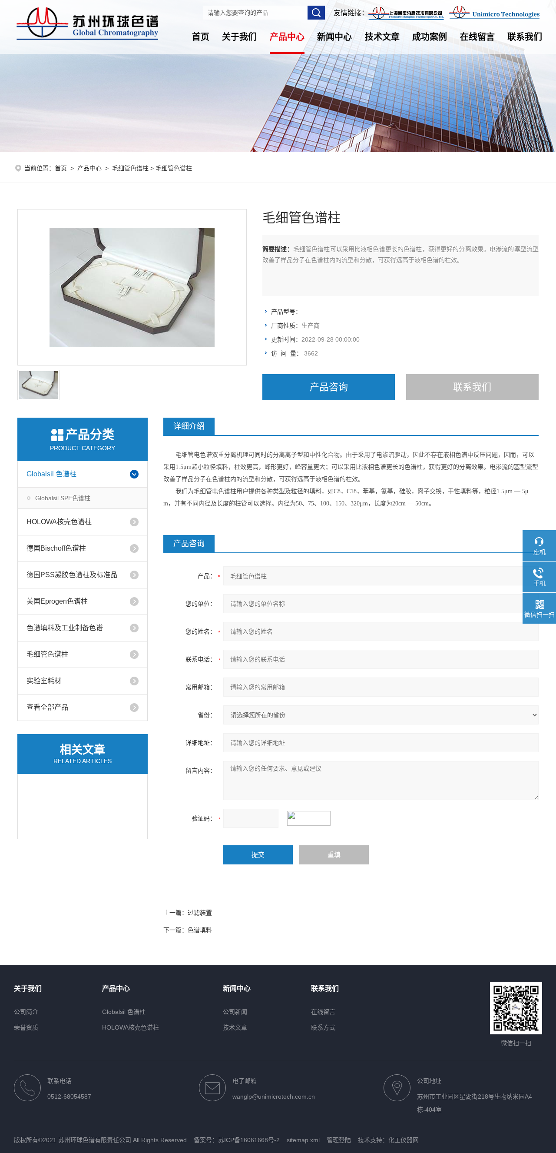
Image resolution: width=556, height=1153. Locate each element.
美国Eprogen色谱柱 (57, 601)
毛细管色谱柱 (130, 168)
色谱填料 (200, 930)
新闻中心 (334, 37)
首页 (200, 37)
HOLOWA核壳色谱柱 (59, 521)
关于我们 (239, 37)
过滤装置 (200, 912)
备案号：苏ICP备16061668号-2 (237, 1139)
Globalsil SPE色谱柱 (62, 498)
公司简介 (26, 1011)
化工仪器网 (403, 1139)
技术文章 (382, 37)
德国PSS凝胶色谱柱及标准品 (71, 574)
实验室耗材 (43, 680)
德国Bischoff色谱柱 (56, 548)
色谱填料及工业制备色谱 (64, 627)
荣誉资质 (26, 1027)
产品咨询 (329, 387)
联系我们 (524, 37)
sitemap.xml (303, 1139)
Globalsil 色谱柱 (51, 474)
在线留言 (477, 37)
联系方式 (323, 1027)
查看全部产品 (47, 707)
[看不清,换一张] (313, 818)
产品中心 (287, 37)
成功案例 (429, 37)
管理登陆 (339, 1139)
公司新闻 (235, 1011)
